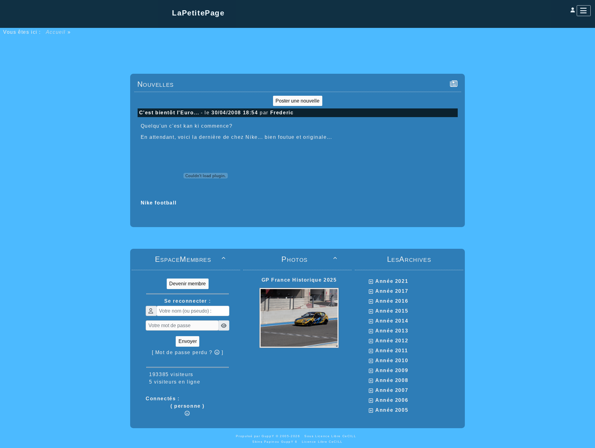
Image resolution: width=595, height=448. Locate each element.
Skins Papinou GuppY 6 (276, 441)
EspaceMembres (190, 259)
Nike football (159, 202)
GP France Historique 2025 (299, 280)
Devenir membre (187, 283)
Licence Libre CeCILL (322, 441)
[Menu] (584, 10)
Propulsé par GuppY (255, 436)
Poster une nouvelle (297, 100)
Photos (309, 259)
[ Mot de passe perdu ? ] (187, 352)
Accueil (55, 32)
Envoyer (187, 341)
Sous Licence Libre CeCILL (331, 436)
